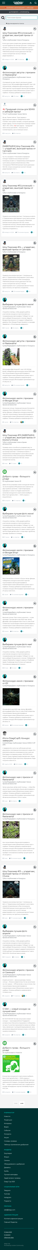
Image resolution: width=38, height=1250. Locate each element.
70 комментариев (17, 594)
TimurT (5, 114)
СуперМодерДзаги (9, 77)
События (7, 1130)
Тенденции (8, 1120)
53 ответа (13, 801)
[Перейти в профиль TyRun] (5, 28)
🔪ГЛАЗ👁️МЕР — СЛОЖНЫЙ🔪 (19, 12)
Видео (6, 1127)
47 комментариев (19, 1092)
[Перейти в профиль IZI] (5, 472)
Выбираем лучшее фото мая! (17, 644)
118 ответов (16, 1035)
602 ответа (18, 764)
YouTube (7, 1194)
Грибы (6, 1171)
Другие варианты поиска (15, 23)
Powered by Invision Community (14, 1245)
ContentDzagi (7, 743)
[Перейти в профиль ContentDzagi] (5, 733)
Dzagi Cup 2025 (9, 1182)
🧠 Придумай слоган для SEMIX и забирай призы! (19, 110)
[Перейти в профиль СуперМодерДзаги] (5, 68)
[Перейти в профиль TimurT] (5, 104)
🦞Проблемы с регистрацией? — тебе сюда (19, 7)
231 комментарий (18, 385)
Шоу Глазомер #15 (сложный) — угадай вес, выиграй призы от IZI (19, 35)
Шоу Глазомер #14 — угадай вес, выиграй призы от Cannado (19, 248)
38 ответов (17, 133)
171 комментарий (16, 918)
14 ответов (15, 537)
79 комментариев (23, 232)
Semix (25, 114)
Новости (19, 1053)
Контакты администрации (13, 1218)
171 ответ (13, 463)
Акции (6, 1137)
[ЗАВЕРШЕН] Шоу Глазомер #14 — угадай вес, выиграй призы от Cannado (19, 148)
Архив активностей (10, 308)
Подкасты (7, 1201)
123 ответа (16, 172)
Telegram (7, 1190)
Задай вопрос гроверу (12, 1178)
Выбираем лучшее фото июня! (18, 513)
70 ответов (15, 422)
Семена (7, 1160)
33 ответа (15, 328)
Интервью (7, 1123)
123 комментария (18, 291)
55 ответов (15, 631)
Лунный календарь (11, 1174)
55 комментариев (17, 725)
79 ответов (20, 59)
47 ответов (17, 500)
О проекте (7, 1235)
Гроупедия (8, 1153)
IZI (3, 481)
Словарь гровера (10, 1141)
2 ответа (16, 957)
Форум (6, 1157)
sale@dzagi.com (9, 1210)
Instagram (7, 1197)
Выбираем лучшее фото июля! (18, 304)
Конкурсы (25, 40)
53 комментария (15, 858)
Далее (21, 1103)
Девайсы (7, 1167)
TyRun (5, 40)
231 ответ (16, 96)
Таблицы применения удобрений (16, 1145)
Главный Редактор (10, 1222)
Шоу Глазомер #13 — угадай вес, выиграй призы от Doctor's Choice (19, 873)
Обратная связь (9, 1237)
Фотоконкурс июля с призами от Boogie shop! (18, 399)
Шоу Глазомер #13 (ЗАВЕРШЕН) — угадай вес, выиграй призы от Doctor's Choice (19, 437)
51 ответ (13, 668)
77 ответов (16, 996)
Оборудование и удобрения (14, 1164)
